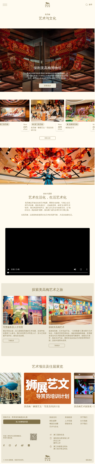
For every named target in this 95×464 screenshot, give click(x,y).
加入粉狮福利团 (22, 422)
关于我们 (83, 423)
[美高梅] (47, 4)
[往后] (91, 110)
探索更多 (47, 85)
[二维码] (33, 437)
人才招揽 (68, 421)
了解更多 (11, 340)
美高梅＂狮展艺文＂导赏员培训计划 (42, 128)
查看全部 (47, 138)
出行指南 (83, 421)
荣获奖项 (68, 423)
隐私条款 (89, 460)
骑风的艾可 (70, 127)
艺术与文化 (53, 426)
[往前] (3, 110)
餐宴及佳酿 (53, 423)
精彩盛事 (53, 421)
